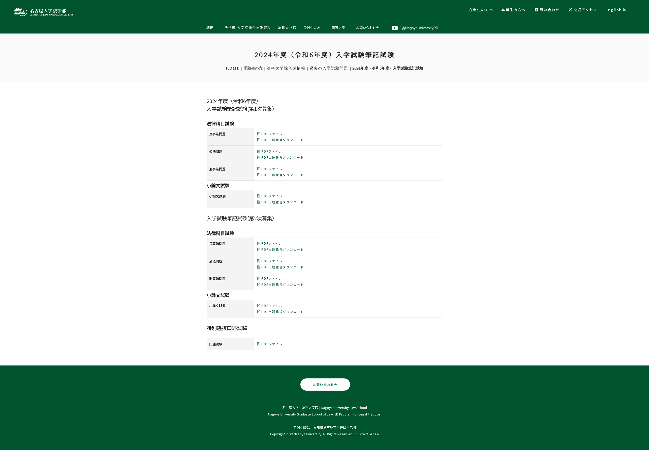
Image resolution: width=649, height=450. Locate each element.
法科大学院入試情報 (286, 68)
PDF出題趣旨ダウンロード (282, 140)
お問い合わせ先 (325, 384)
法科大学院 (287, 27)
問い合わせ (549, 9)
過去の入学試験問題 (329, 68)
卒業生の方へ (513, 9)
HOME (233, 68)
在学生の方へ (481, 9)
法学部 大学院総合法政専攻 (247, 27)
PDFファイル (272, 133)
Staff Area (369, 433)
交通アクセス (585, 9)
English (614, 9)
